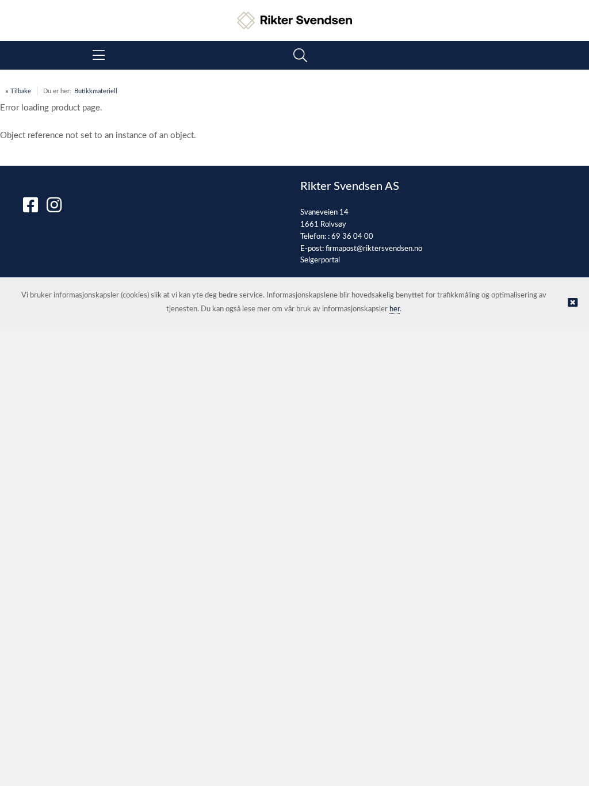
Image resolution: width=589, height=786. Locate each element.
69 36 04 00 (352, 237)
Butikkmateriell (95, 91)
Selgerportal (320, 260)
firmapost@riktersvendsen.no (374, 249)
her (394, 309)
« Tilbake (18, 91)
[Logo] (294, 14)
